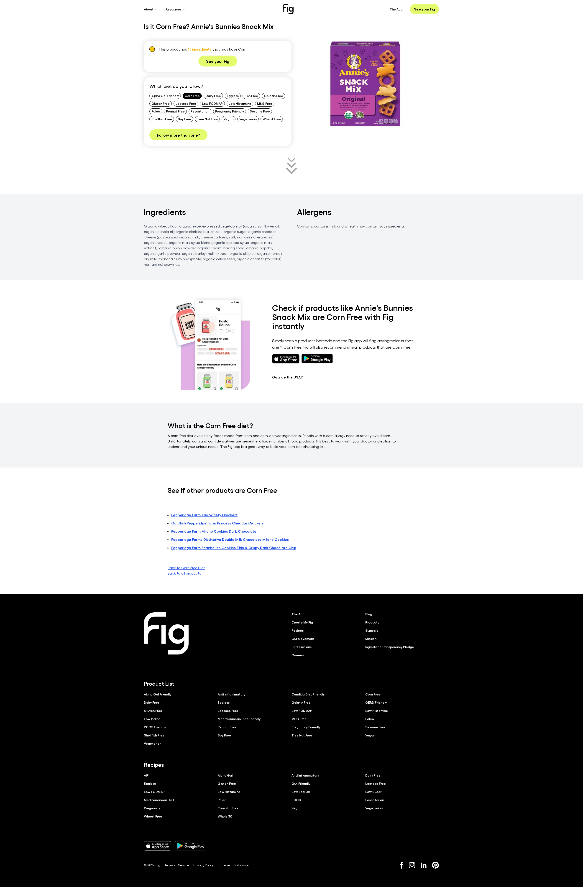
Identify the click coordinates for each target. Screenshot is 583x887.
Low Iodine (152, 718)
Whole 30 (225, 816)
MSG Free (264, 103)
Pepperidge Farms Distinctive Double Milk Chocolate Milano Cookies (230, 539)
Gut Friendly (301, 783)
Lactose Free (186, 103)
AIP (146, 775)
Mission (370, 638)
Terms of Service (176, 865)
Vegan (228, 119)
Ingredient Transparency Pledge (389, 646)
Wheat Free (272, 119)
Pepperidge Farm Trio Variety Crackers (204, 515)
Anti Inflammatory (231, 694)
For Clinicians (302, 646)
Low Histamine (240, 103)
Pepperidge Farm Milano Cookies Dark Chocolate (213, 531)
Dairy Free (213, 95)
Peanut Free (175, 111)
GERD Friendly (376, 702)
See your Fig (424, 9)
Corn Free (192, 95)
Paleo (155, 111)
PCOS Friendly (155, 727)
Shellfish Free (161, 119)
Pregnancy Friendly (229, 111)
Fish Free (251, 95)
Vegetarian (248, 119)
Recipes (298, 630)
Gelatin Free (273, 95)
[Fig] (288, 9)
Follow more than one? (178, 134)
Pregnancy (152, 808)
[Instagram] (412, 865)
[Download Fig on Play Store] (190, 846)
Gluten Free (160, 103)
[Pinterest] (435, 865)
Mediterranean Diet (159, 799)
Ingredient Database (233, 865)
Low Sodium (301, 791)
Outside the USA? (287, 377)
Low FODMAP (212, 103)
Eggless (233, 95)
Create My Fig (302, 622)
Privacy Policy (203, 865)
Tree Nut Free (207, 119)
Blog (368, 614)
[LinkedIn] (424, 865)
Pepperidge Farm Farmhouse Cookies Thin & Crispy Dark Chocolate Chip (233, 547)
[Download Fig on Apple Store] (157, 846)
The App (396, 9)
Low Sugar (373, 791)
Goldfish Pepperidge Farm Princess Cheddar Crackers (217, 523)
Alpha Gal (225, 775)
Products (372, 622)
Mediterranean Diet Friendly (239, 718)
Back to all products (184, 573)
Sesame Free (260, 111)
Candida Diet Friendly (308, 694)
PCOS (296, 799)
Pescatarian (200, 111)
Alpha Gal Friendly (165, 95)
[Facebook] (401, 865)
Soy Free (184, 119)
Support (371, 630)
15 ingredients (199, 49)
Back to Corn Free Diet (186, 567)
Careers (298, 655)
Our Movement (303, 638)
